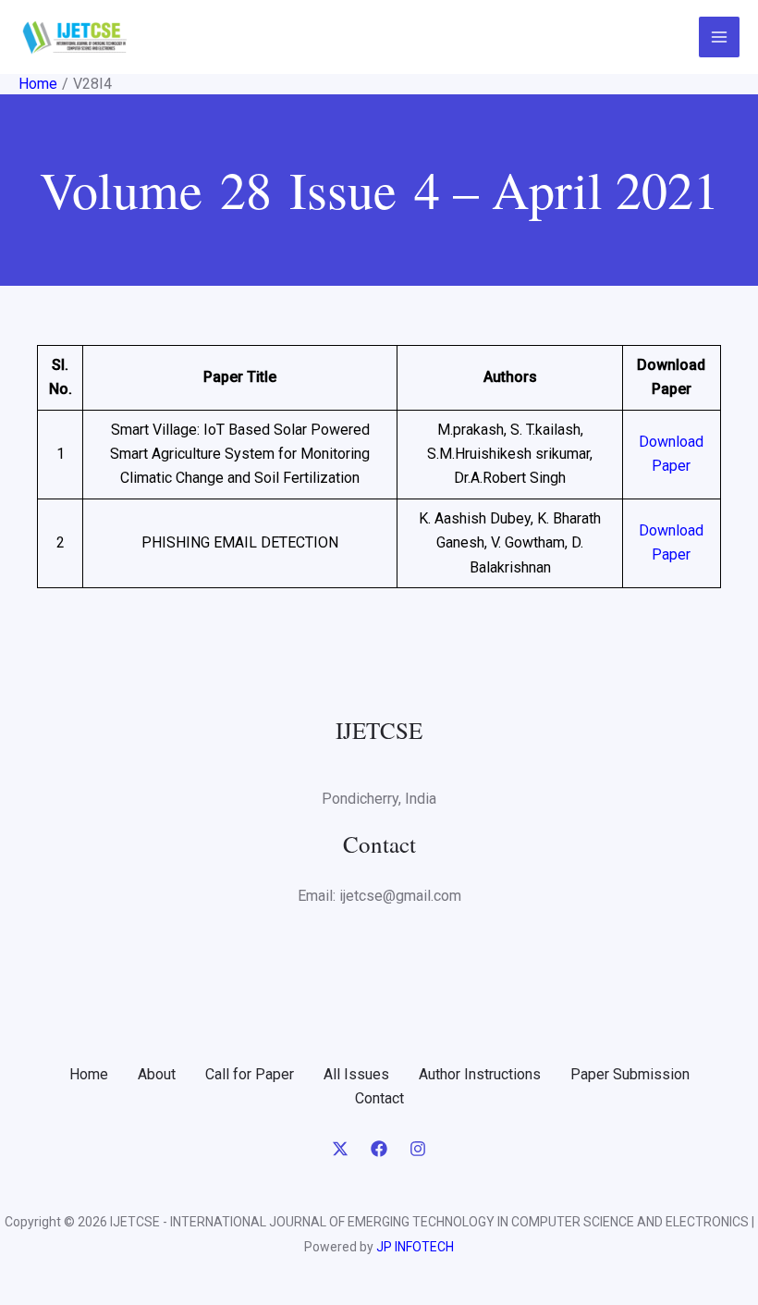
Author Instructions (480, 1074)
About (157, 1074)
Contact (379, 1098)
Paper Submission (630, 1074)
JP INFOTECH (415, 1246)
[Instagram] (418, 1148)
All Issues (356, 1074)
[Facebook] (379, 1148)
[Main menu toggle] (719, 37)
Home (88, 1074)
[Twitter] (340, 1148)
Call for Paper (249, 1074)
